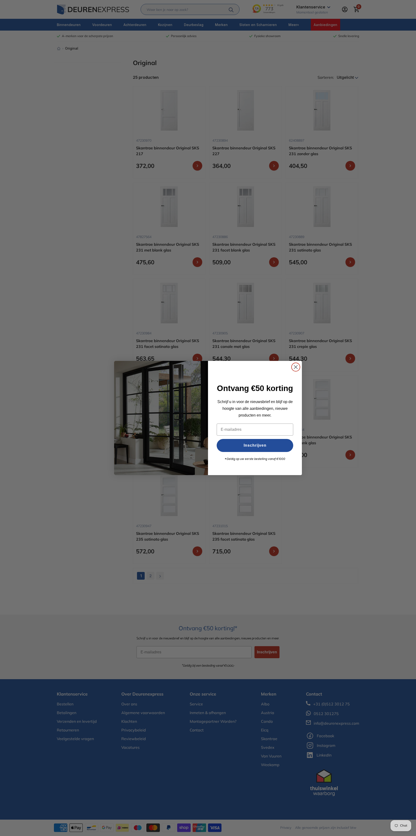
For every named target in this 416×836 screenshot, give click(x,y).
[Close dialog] (296, 367)
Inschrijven (255, 445)
